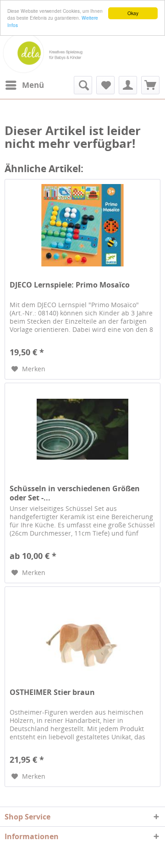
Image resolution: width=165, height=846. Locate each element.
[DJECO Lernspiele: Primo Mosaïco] (82, 225)
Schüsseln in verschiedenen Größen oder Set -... (75, 493)
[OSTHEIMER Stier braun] (82, 632)
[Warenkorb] (150, 85)
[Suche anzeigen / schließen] (83, 85)
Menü (33, 85)
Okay (132, 13)
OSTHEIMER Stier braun (52, 692)
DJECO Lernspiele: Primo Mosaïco (70, 285)
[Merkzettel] (105, 85)
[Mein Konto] (128, 85)
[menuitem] (24, 85)
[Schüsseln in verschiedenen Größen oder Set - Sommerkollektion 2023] (82, 429)
